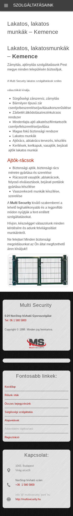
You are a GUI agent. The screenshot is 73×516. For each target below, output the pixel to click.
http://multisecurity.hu (28, 499)
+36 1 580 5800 (24, 484)
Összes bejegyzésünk (18, 403)
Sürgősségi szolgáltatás (19, 412)
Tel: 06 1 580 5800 (15, 320)
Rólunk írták (12, 395)
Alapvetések (12, 420)
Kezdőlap (10, 386)
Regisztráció (12, 437)
